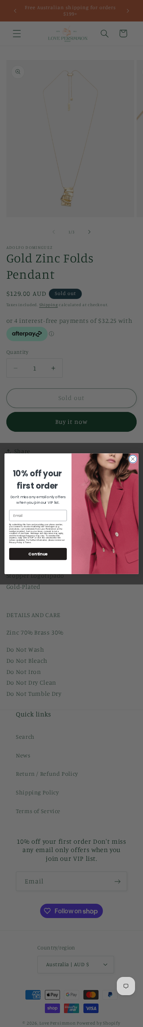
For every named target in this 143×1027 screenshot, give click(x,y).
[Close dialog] (133, 459)
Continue (38, 553)
